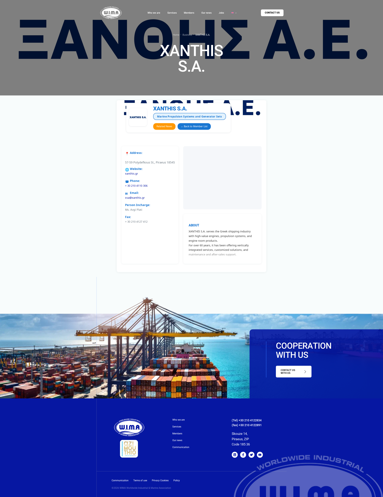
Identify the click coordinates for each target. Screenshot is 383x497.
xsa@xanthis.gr (135, 197)
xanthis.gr (131, 173)
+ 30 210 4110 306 (136, 185)
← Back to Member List (194, 126)
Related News (164, 126)
